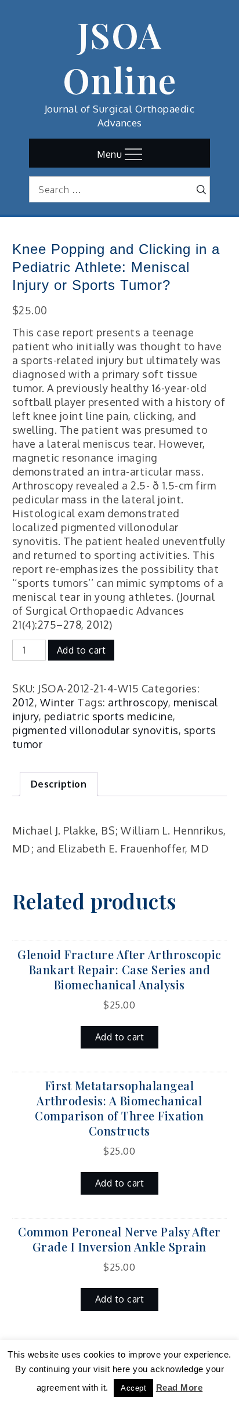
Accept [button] (133, 1388)
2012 (23, 702)
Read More (179, 1387)
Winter (57, 702)
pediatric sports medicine (108, 716)
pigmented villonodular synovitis (95, 730)
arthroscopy (138, 702)
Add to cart (81, 650)
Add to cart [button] (119, 1037)
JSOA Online (120, 57)
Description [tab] (59, 784)
